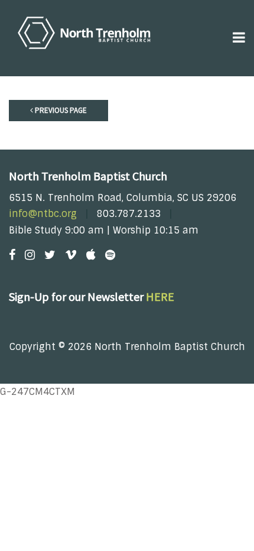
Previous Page (60, 110)
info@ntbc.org (43, 214)
